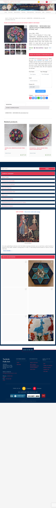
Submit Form (40, 91)
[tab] (15, 104)
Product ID (31, 84)
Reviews (23, 12)
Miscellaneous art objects (7, 206)
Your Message (43, 71)
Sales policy (38, 12)
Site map (45, 371)
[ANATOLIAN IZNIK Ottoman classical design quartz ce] (15, 300)
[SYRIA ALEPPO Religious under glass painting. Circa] (41, 300)
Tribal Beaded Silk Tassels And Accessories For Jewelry (14, 202)
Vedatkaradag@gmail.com (42, 58)
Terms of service (47, 365)
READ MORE (7, 250)
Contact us (6, 1)
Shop (6, 12)
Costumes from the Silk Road (8, 184)
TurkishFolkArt (24, 401)
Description (9, 104)
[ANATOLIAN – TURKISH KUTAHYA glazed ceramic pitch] (15, 273)
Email (30, 78)
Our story (10, 12)
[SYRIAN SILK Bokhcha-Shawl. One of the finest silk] (15, 328)
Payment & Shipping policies (12, 107)
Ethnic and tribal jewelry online (8, 191)
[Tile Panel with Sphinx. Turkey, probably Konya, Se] (41, 273)
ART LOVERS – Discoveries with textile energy (34, 366)
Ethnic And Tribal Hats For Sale (17, 18)
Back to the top (28, 349)
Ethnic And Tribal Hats (6, 188)
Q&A (43, 12)
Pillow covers (5, 195)
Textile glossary (30, 12)
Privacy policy (47, 367)
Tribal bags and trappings (7, 198)
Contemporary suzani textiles (8, 180)
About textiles (17, 12)
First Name (31, 71)
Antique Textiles (5, 177)
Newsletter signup (15, 1)
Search (47, 168)
